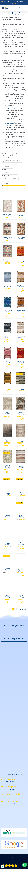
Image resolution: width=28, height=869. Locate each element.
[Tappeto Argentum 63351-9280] (20, 451)
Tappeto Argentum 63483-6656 (7, 596)
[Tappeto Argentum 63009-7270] (20, 398)
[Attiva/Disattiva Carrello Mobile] (19, 7)
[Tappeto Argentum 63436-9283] (20, 528)
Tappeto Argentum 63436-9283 (21, 543)
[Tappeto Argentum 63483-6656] (7, 581)
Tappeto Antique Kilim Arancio (20, 260)
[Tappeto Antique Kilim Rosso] (20, 347)
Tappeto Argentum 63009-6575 (7, 413)
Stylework (9, 857)
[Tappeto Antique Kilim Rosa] (7, 347)
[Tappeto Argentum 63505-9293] (20, 581)
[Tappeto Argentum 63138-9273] (20, 424)
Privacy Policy (14, 857)
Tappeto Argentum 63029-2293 (7, 439)
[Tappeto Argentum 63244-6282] (7, 451)
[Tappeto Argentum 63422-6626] (20, 501)
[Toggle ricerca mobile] (22, 7)
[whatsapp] (9, 865)
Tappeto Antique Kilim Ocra (20, 336)
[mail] (12, 865)
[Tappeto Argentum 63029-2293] (7, 424)
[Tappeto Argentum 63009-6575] (7, 398)
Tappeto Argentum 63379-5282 (21, 493)
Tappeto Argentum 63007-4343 (21, 388)
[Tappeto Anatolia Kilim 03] (7, 223)
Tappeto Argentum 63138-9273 (20, 439)
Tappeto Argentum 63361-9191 (7, 493)
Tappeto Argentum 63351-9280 (21, 466)
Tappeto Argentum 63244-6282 (7, 466)
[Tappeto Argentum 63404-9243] (7, 501)
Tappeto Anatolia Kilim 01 (7, 214)
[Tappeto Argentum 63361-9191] (7, 478)
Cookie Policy (20, 857)
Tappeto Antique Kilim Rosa (7, 362)
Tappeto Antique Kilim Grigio (7, 336)
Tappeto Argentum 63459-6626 (21, 569)
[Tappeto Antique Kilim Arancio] (20, 246)
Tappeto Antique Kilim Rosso (20, 362)
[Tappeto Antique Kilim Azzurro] (7, 271)
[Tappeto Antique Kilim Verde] (7, 372)
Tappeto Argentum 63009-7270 (21, 413)
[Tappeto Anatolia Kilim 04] (20, 223)
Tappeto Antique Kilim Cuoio (20, 311)
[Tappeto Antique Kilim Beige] (20, 271)
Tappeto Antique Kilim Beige (20, 286)
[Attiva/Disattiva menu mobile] (25, 7)
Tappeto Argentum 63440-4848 (7, 569)
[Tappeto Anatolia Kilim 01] (7, 200)
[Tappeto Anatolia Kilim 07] (7, 246)
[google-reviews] (14, 840)
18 (20, 609)
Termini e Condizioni (8, 859)
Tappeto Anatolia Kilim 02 (20, 214)
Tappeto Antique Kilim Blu (7, 311)
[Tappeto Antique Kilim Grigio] (7, 322)
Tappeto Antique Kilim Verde (7, 387)
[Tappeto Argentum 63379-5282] (20, 478)
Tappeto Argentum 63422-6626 (21, 516)
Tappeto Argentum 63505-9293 (21, 596)
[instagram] (6, 865)
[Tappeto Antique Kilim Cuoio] (20, 296)
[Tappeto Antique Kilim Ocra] (20, 322)
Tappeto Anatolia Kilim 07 (7, 260)
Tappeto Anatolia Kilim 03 (7, 237)
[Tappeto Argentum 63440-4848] (7, 554)
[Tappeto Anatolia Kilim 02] (20, 200)
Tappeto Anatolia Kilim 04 (20, 237)
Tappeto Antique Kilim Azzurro (7, 286)
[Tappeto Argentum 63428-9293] (7, 528)
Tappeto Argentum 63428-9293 (7, 543)
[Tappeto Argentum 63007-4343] (20, 372)
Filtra (6, 189)
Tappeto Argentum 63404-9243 (7, 516)
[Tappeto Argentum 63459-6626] (20, 554)
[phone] (16, 865)
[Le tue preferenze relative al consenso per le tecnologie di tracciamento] (2, 866)
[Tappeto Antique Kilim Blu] (7, 296)
